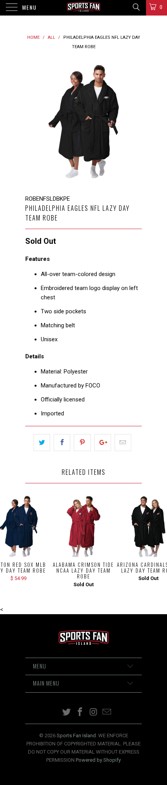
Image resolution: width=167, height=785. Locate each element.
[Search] (136, 7)
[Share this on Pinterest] (82, 442)
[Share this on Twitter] (41, 442)
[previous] (32, 122)
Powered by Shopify (98, 760)
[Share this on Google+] (102, 442)
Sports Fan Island (76, 735)
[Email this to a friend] (123, 442)
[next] (134, 122)
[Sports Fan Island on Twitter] (67, 712)
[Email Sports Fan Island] (107, 712)
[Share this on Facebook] (62, 442)
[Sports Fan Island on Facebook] (80, 712)
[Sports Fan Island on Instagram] (94, 712)
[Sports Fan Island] (83, 8)
